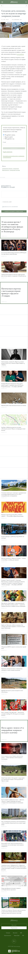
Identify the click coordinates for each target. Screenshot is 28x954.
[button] (14, 148)
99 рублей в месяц (10, 135)
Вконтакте (15, 933)
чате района (20, 54)
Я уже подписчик (7, 151)
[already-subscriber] (14, 152)
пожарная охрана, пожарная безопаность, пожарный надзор (11, 169)
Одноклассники (7, 935)
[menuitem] (8, 933)
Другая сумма (9, 137)
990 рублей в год (9, 139)
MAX (21, 933)
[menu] (14, 211)
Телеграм (8, 933)
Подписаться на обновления (10, 206)
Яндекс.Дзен (16, 935)
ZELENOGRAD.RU (17, 19)
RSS (23, 935)
